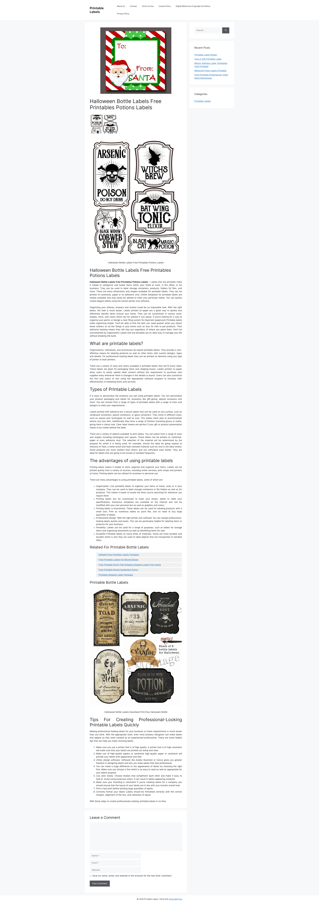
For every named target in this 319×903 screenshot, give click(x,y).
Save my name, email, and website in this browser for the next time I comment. (132, 875)
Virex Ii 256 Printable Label (207, 59)
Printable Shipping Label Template (116, 575)
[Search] (225, 30)
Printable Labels (97, 10)
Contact (133, 6)
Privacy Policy (123, 13)
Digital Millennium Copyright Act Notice (193, 6)
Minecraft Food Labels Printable (210, 70)
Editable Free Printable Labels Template (119, 554)
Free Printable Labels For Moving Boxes (118, 559)
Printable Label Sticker (205, 55)
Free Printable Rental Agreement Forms (118, 569)
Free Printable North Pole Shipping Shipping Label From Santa (130, 565)
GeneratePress (175, 899)
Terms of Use (148, 6)
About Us (121, 6)
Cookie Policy (165, 6)
